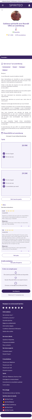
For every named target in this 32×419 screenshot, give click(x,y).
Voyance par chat (7, 365)
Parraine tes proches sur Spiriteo (11, 393)
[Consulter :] (16, 415)
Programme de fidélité (8, 342)
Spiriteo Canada (9, 410)
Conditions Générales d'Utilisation (12, 328)
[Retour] (2, 10)
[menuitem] (21, 307)
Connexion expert (7, 351)
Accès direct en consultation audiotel (12, 382)
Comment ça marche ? (8, 317)
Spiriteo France (9, 399)
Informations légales (8, 326)
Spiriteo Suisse (9, 407)
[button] (16, 5)
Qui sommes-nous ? (8, 315)
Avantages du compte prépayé (10, 379)
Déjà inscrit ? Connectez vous (16, 295)
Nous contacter (7, 345)
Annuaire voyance (7, 370)
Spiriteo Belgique (9, 402)
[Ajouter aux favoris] (16, 28)
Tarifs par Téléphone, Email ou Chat (12, 376)
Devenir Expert (7, 354)
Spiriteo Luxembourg (10, 404)
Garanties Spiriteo (7, 320)
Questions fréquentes (8, 339)
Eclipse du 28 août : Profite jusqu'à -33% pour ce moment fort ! (16, 1)
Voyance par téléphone (9, 362)
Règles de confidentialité (9, 323)
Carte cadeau (6, 384)
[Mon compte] (29, 5)
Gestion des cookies (8, 331)
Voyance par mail (7, 367)
